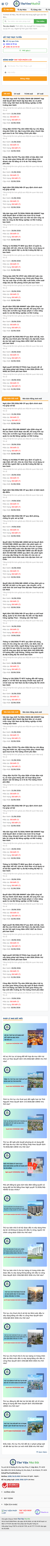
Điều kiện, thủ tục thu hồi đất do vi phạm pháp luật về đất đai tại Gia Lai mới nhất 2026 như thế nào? (24, 1445)
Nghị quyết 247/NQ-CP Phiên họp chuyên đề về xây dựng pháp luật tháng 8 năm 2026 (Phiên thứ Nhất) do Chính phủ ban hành (23, 369)
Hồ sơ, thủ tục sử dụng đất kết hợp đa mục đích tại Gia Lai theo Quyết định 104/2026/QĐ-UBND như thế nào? (25, 1058)
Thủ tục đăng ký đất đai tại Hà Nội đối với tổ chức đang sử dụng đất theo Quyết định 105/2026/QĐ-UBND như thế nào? (23, 1403)
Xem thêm (42, 1452)
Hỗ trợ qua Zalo (12, 41)
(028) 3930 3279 (21, 1480)
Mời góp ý (26, 50)
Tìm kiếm (40, 21)
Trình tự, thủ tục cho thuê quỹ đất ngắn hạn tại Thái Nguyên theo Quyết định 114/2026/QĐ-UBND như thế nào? (24, 1101)
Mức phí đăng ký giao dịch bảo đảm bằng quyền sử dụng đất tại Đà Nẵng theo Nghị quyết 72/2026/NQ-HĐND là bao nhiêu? (24, 1187)
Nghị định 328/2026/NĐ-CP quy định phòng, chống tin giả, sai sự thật (21, 517)
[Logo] (13, 1462)
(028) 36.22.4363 (14, 1476)
